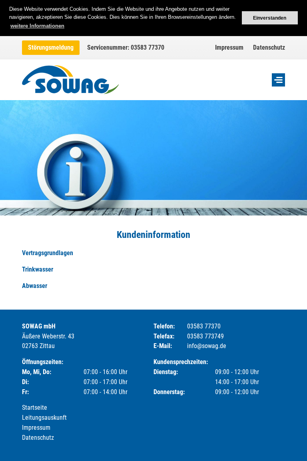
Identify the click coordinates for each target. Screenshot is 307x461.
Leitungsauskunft (44, 417)
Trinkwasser (37, 269)
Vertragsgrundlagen (47, 253)
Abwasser (34, 286)
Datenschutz (269, 47)
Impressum (229, 47)
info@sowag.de (206, 346)
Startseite (34, 407)
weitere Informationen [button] (37, 26)
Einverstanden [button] (269, 17)
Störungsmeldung (51, 47)
